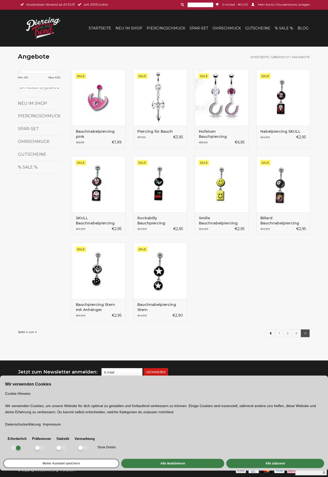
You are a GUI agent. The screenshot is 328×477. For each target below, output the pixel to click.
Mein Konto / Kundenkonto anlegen (283, 4)
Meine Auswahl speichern (61, 463)
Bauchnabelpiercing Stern (156, 307)
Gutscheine (257, 28)
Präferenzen (41, 439)
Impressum (52, 424)
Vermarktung (85, 439)
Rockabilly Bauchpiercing (151, 220)
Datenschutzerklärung (23, 424)
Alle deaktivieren (172, 463)
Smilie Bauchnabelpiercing (218, 220)
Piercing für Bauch (155, 131)
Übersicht (280, 57)
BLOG (303, 28)
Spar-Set (199, 28)
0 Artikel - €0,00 (235, 4)
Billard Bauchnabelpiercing (279, 220)
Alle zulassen (275, 463)
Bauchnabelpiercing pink (95, 134)
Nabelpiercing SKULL (280, 131)
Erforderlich (17, 439)
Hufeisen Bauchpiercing (213, 134)
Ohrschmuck (226, 28)
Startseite (100, 28)
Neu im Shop (129, 28)
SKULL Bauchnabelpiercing (95, 220)
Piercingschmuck (166, 28)
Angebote (301, 57)
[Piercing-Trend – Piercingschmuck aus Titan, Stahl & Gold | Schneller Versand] (46, 28)
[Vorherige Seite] (270, 333)
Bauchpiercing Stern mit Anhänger (95, 307)
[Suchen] (181, 5)
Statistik (62, 439)
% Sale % (284, 28)
